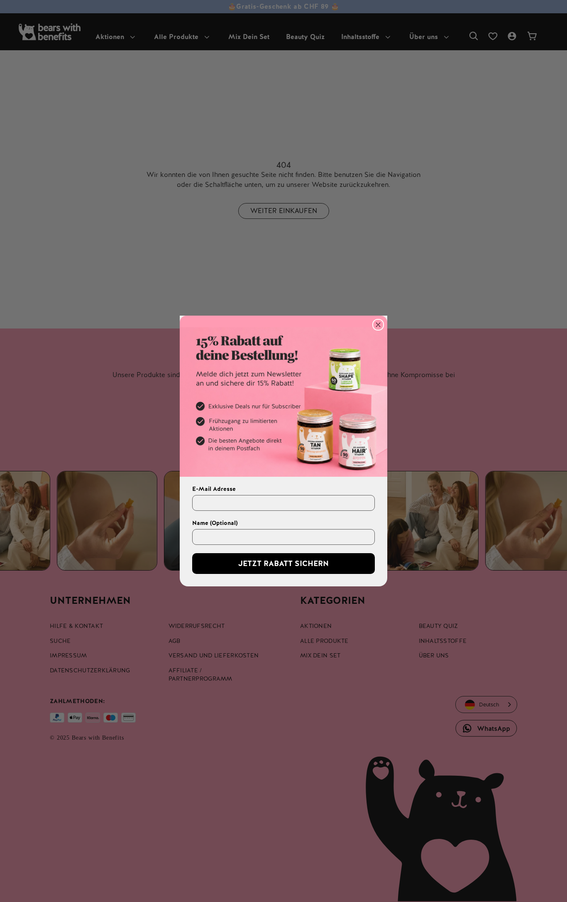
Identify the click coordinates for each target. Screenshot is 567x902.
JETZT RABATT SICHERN (283, 563)
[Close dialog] (378, 325)
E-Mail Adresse (214, 489)
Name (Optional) (214, 523)
